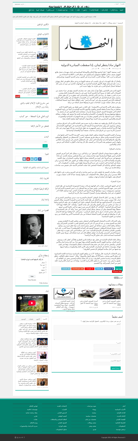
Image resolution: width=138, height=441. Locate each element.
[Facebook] (40, 159)
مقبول (43, 270)
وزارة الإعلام (114, 10)
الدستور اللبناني (62, 413)
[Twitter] (36, 159)
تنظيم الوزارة (63, 426)
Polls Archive (43, 283)
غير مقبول (42, 272)
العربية (117, 4)
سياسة (94, 413)
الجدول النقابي (62, 423)
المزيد (18, 96)
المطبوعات (122, 426)
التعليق (119, 324)
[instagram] (24, 159)
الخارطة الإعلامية (95, 10)
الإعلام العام (105, 10)
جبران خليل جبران (43, 246)
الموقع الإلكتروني (116, 360)
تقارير (35, 416)
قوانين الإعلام (33, 406)
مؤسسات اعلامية (32, 409)
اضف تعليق (94, 68)
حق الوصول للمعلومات (62, 10)
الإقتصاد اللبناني (120, 419)
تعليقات (31, 319)
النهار (116, 277)
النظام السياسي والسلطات (59, 419)
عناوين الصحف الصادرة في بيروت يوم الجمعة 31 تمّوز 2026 (111, 303)
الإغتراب (64, 409)
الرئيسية (121, 10)
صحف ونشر (92, 426)
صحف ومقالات (111, 23)
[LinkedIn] (32, 159)
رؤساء (94, 409)
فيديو (94, 429)
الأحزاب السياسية (120, 409)
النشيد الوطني (62, 416)
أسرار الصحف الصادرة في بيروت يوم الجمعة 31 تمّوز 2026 (89, 303)
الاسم (118, 343)
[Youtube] (28, 159)
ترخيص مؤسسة (120, 429)
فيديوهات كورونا (40, 10)
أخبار (124, 406)
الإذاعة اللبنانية (121, 413)
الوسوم (23, 319)
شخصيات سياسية (91, 416)
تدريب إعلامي (51, 10)
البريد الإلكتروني (115, 354)
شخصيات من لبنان (90, 419)
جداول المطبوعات (61, 429)
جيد (44, 267)
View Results (32, 280)
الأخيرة (45, 319)
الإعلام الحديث (121, 416)
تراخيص (85, 10)
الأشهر (38, 319)
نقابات (78, 10)
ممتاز (43, 262)
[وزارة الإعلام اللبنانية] (69, 7)
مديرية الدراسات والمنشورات (28, 426)
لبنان (72, 10)
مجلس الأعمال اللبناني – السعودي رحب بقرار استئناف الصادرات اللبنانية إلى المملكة (27, 90)
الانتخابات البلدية (62, 406)
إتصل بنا (122, 4)
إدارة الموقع (31, 10)
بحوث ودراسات (91, 406)
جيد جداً (42, 265)
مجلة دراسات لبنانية (31, 413)
